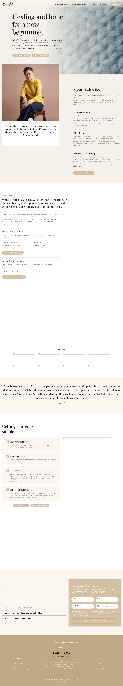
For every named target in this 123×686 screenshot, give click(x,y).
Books (92, 4)
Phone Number (78, 605)
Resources (102, 4)
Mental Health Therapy (78, 4)
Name (75, 598)
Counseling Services (60, 4)
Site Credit (61, 681)
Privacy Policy (94, 611)
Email (99, 598)
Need (99, 605)
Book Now (115, 4)
